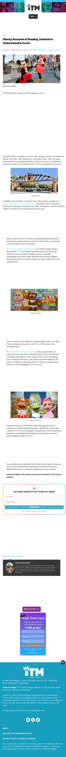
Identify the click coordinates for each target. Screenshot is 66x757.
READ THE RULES (33, 652)
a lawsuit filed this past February (21, 352)
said (18, 252)
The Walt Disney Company (14, 556)
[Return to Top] (63, 662)
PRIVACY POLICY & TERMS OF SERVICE (19, 739)
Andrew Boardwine (38, 50)
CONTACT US (8, 733)
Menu (32, 16)
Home (5, 36)
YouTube (28, 720)
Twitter (38, 720)
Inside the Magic (49, 749)
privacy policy (36, 744)
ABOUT (6, 728)
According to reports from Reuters (20, 249)
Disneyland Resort (27, 204)
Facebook (33, 720)
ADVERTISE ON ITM (23, 733)
